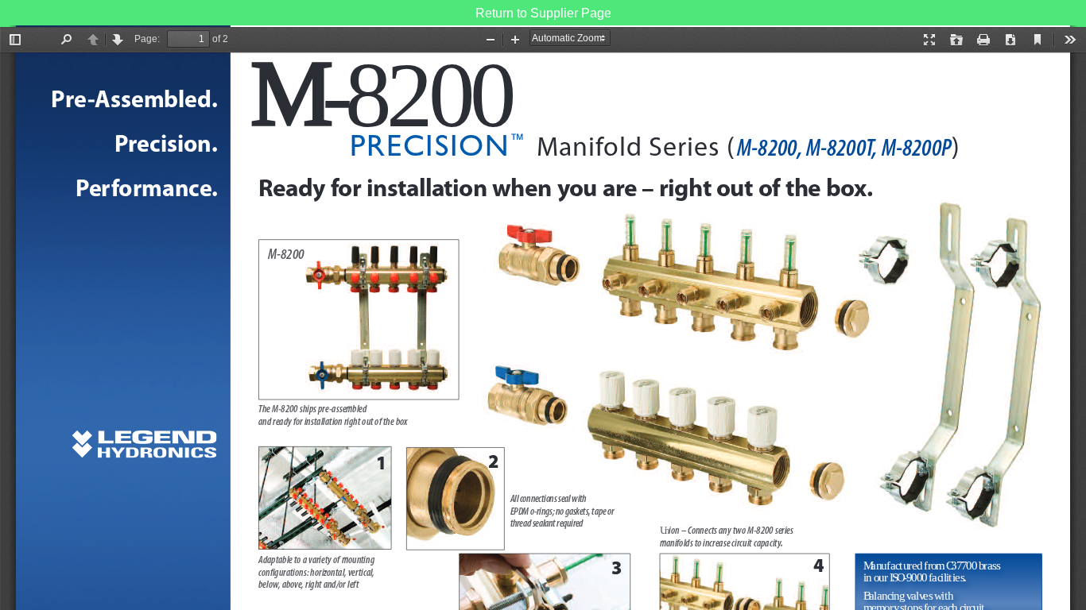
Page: (147, 38)
